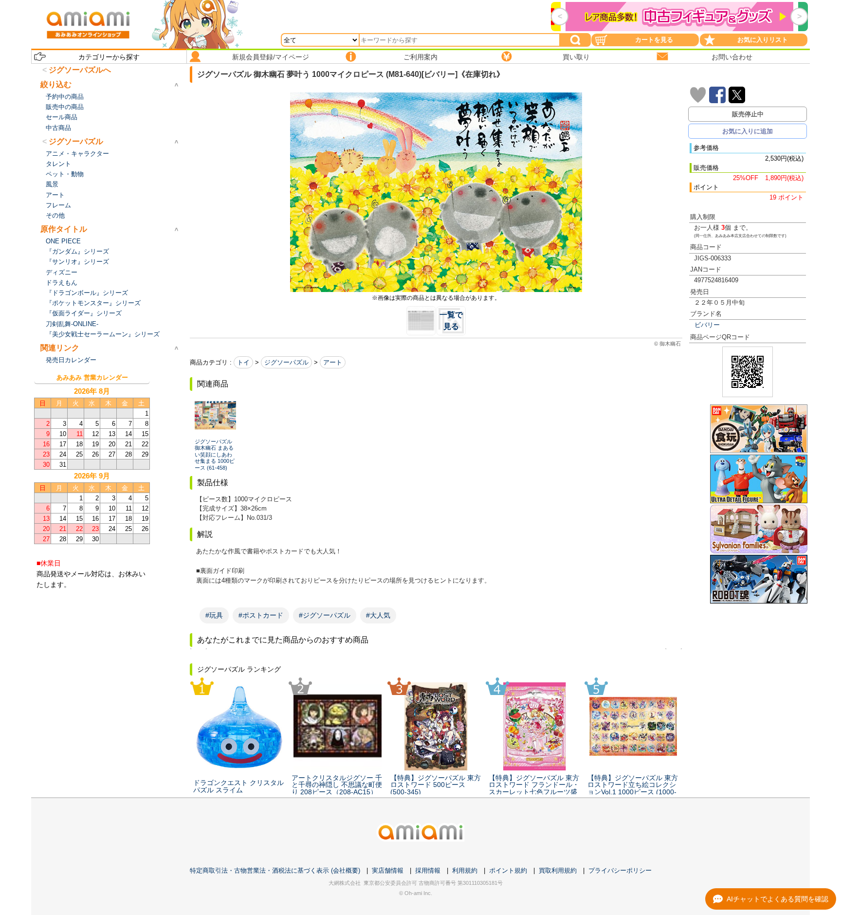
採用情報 (427, 870)
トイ (243, 362)
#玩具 (214, 615)
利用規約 (464, 870)
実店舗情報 (387, 870)
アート (332, 362)
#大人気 (378, 615)
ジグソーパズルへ (80, 70)
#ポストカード (260, 615)
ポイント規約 (508, 870)
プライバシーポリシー (620, 870)
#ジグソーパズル (324, 615)
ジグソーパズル (286, 362)
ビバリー (707, 325)
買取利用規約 (558, 870)
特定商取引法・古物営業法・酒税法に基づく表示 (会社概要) (275, 870)
